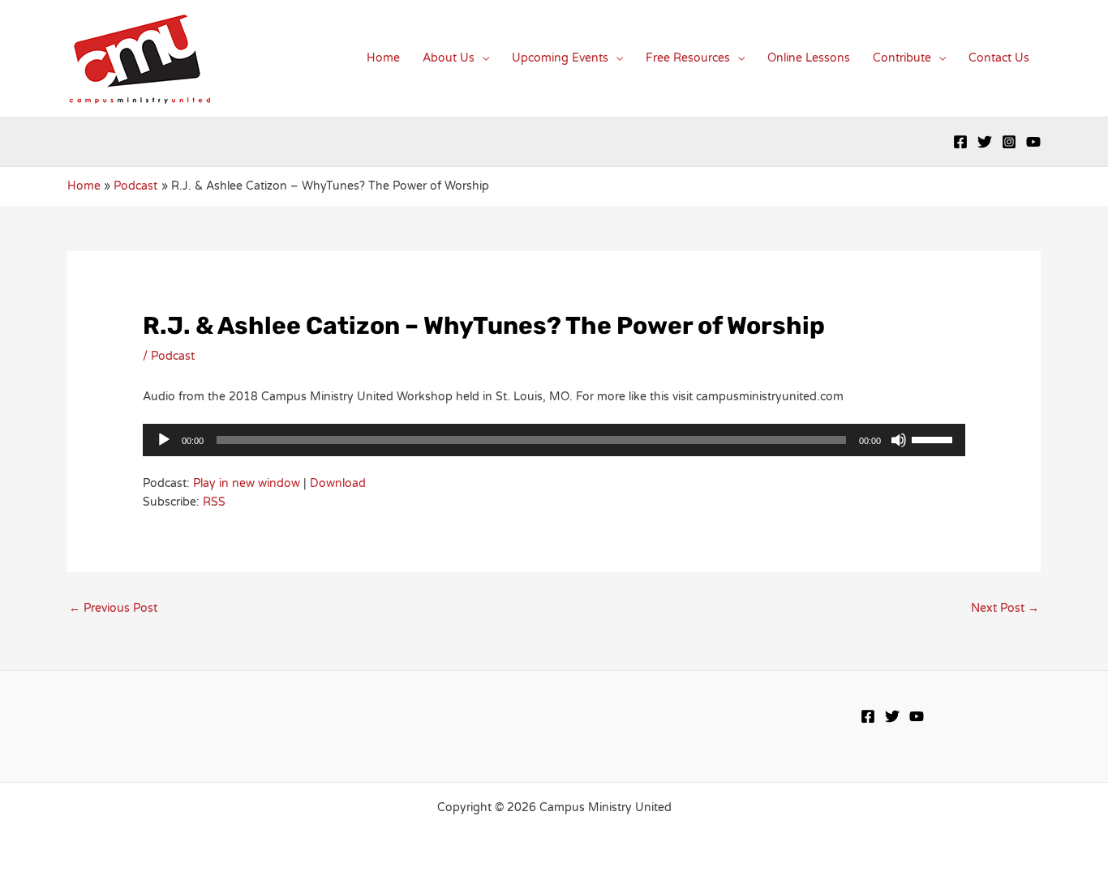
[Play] (164, 440)
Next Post (1005, 608)
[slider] (934, 438)
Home (383, 58)
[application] (553, 440)
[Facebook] (960, 142)
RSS (214, 502)
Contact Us (998, 58)
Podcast (173, 356)
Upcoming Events (560, 58)
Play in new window (246, 483)
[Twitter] (984, 142)
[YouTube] (1033, 142)
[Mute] (899, 440)
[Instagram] (1009, 142)
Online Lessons (808, 58)
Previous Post (113, 608)
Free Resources (688, 58)
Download (338, 483)
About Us (449, 58)
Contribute (902, 58)
